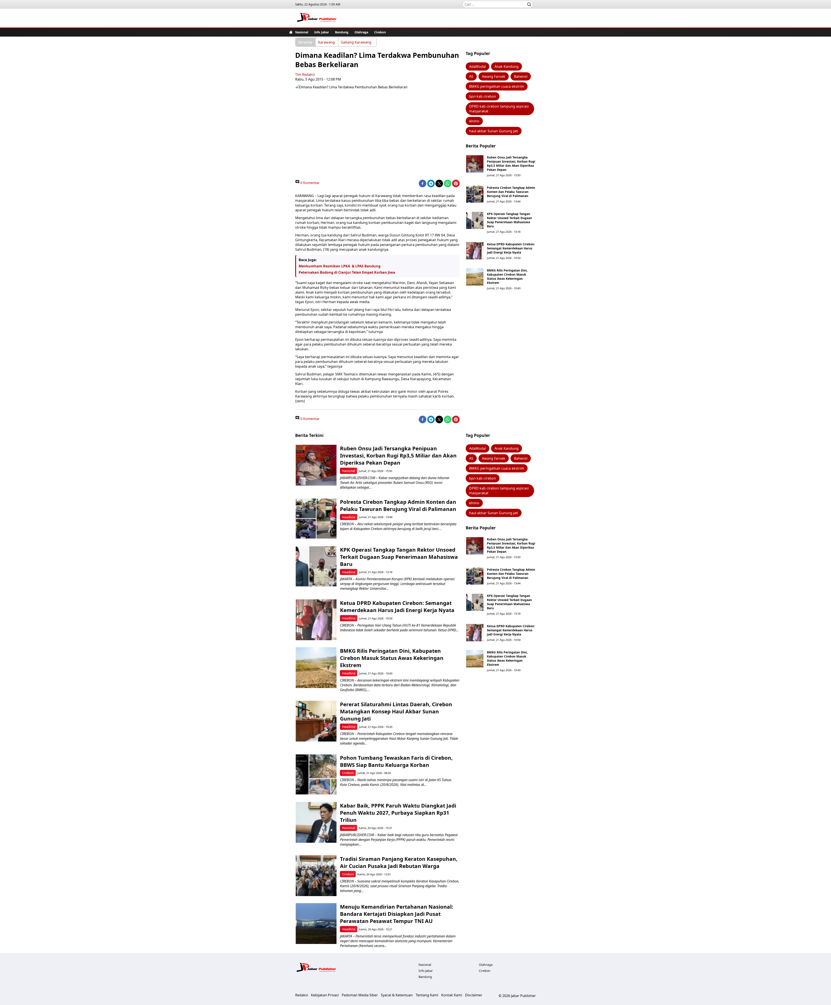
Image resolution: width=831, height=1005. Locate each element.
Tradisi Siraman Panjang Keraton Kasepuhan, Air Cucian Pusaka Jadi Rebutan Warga (398, 862)
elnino (474, 121)
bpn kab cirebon (482, 96)
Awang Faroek (493, 76)
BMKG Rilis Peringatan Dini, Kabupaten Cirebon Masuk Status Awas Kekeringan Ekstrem (507, 276)
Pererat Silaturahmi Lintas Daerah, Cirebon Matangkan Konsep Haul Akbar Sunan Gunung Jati (396, 711)
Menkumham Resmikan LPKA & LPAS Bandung (339, 266)
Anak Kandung (506, 66)
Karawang (326, 42)
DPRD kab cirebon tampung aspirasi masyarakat (499, 108)
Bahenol (520, 76)
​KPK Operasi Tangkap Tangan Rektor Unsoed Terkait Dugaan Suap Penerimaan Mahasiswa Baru (509, 220)
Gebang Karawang (356, 42)
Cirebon (380, 32)
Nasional (301, 32)
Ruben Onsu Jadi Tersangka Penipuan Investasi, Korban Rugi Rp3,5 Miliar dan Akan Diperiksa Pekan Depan (511, 163)
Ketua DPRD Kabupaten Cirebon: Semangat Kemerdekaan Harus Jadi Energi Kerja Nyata (511, 248)
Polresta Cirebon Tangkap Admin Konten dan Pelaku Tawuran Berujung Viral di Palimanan (511, 192)
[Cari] (529, 4)
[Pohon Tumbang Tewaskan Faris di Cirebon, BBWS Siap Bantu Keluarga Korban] (316, 774)
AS (471, 76)
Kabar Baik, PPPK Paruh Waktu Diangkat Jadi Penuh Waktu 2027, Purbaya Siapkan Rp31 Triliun (398, 812)
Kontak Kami (451, 995)
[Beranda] (291, 32)
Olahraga (361, 32)
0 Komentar (310, 182)
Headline (348, 517)
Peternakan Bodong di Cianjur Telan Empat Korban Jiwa (347, 272)
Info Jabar (321, 32)
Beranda (305, 42)
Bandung (341, 32)
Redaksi (301, 995)
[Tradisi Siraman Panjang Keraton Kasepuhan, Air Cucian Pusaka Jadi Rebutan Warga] (316, 875)
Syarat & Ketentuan (397, 995)
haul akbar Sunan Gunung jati (493, 131)
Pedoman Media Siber (360, 995)
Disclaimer (473, 995)
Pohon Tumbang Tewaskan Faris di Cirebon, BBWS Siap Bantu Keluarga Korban (396, 761)
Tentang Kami (427, 995)
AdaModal (477, 66)
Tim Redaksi (305, 74)
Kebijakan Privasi (325, 995)
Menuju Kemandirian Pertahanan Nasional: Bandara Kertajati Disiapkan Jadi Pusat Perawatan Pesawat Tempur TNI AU (396, 913)
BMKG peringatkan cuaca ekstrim (496, 86)
